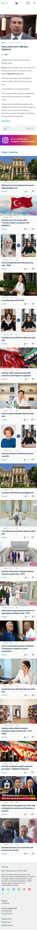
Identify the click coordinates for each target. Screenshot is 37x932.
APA (8, 68)
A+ (6, 54)
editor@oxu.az (6, 911)
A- (2, 54)
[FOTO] (18, 284)
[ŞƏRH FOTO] (18, 205)
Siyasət (4, 191)
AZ (28, 3)
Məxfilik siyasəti (7, 925)
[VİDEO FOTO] (18, 711)
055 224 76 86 (6, 913)
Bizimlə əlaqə (6, 922)
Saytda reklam (6, 919)
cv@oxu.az (5, 903)
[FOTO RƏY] (18, 358)
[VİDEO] (18, 245)
